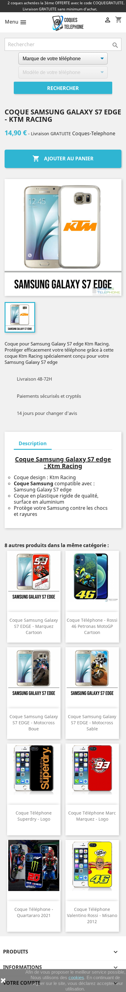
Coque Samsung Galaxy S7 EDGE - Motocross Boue (33, 723)
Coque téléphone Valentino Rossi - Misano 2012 (92, 915)
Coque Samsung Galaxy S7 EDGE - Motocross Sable (92, 723)
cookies (76, 977)
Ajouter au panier (63, 158)
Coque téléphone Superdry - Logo (34, 816)
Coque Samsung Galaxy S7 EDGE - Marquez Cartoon (33, 626)
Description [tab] (33, 443)
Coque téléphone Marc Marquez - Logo (92, 816)
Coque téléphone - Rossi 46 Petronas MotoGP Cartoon (92, 626)
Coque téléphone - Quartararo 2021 (33, 912)
